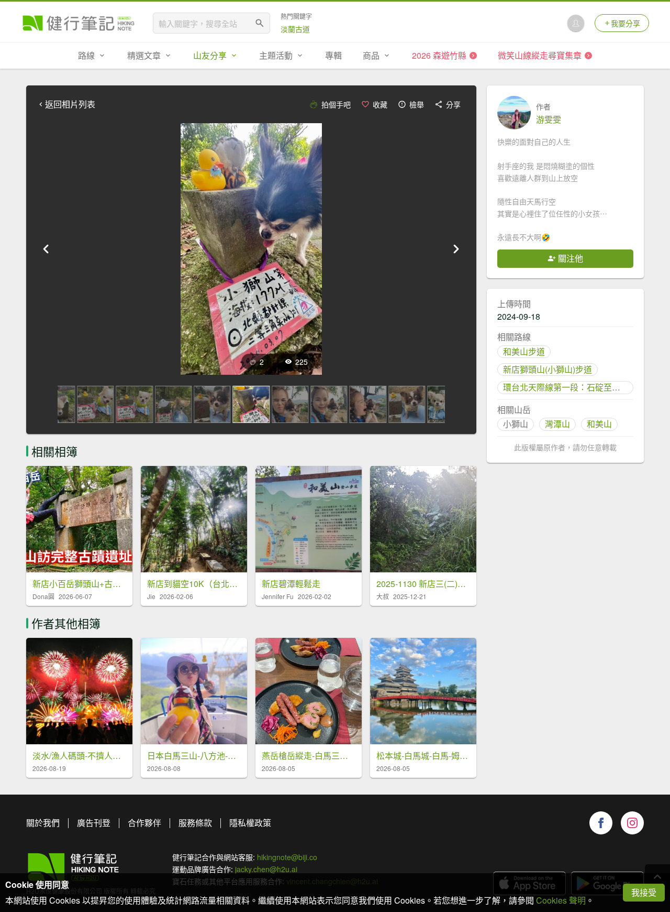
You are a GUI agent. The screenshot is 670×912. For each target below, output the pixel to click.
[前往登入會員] (575, 23)
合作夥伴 (144, 823)
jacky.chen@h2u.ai (266, 869)
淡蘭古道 (295, 29)
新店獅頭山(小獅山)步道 (547, 369)
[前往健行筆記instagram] (632, 822)
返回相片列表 (70, 104)
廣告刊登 (93, 823)
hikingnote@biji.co (287, 857)
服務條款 (195, 823)
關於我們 (43, 823)
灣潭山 (557, 424)
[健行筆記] (78, 23)
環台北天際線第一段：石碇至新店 (566, 387)
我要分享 (625, 23)
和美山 (599, 424)
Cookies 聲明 (561, 900)
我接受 (643, 892)
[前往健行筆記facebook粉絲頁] (600, 822)
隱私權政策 (250, 823)
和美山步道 (524, 351)
